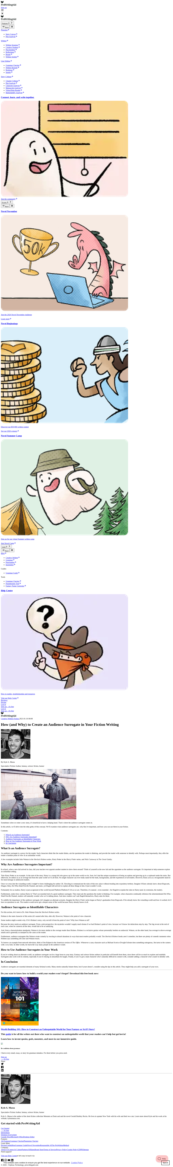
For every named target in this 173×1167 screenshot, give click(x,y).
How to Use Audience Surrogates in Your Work (23, 841)
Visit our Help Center (9, 1156)
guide (8, 1034)
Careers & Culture (15, 1150)
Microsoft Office (17, 1137)
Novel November (33, 1145)
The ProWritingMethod (60, 1145)
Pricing (3, 702)
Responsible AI (46, 1145)
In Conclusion (11, 843)
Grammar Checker (17, 1141)
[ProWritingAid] (86, 4)
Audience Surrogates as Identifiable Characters (23, 839)
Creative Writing (7, 719)
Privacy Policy (61, 1150)
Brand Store (39, 1150)
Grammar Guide (21, 1145)
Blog (13, 1145)
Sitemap (86, 1150)
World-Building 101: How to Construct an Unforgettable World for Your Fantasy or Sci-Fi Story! (48, 1029)
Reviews (4, 700)
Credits (9, 1145)
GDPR (80, 1150)
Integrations (5, 1133)
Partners (25, 1150)
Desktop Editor (28, 1137)
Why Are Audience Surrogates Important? (21, 837)
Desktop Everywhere (9, 1135)
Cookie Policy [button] (77, 1163)
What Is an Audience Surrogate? (18, 835)
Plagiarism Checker (31, 1141)
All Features (5, 1141)
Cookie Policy (72, 1150)
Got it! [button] (165, 1163)
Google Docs (6, 1137)
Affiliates (31, 1150)
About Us (4, 1150)
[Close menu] (12, 27)
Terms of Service (50, 1150)
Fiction (16, 719)
